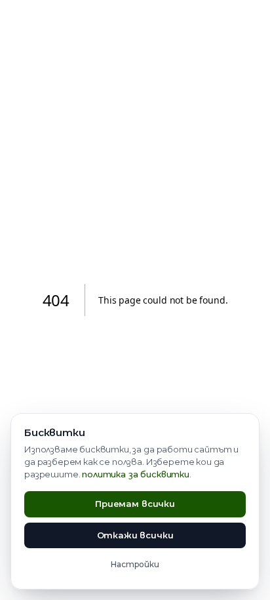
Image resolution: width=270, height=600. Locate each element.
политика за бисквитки (135, 474)
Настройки (135, 564)
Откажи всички (135, 535)
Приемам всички (135, 503)
